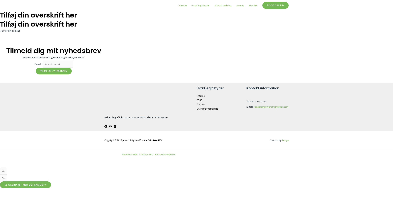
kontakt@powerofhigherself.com (271, 106)
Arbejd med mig (222, 5)
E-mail (38, 64)
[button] (275, 5)
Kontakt (253, 5)
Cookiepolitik (146, 154)
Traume (200, 95)
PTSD (199, 100)
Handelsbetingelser (165, 154)
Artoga (285, 140)
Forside (183, 5)
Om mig (240, 5)
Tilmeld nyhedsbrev (53, 71)
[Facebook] (105, 126)
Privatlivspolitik (129, 154)
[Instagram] (115, 126)
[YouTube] (110, 126)
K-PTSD (200, 104)
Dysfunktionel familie (207, 108)
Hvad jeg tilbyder (200, 5)
